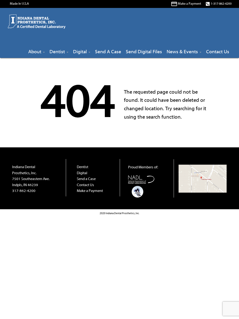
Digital (82, 173)
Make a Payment (189, 4)
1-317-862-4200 (221, 4)
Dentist (82, 167)
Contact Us (85, 185)
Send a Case (86, 179)
